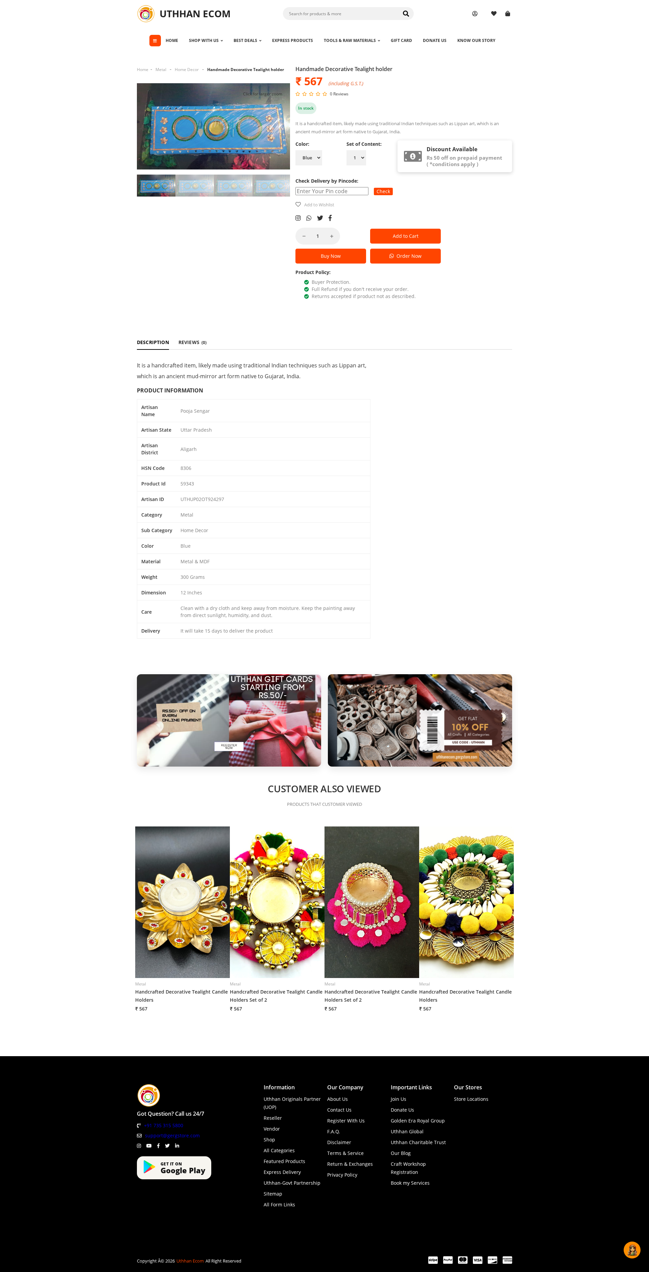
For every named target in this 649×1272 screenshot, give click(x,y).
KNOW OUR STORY (476, 40)
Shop (269, 1139)
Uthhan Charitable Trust (418, 1142)
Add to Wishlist (319, 205)
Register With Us (346, 1120)
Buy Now (331, 256)
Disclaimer (339, 1142)
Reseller (273, 1118)
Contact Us (339, 1110)
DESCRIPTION (153, 342)
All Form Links (279, 1204)
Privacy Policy (342, 1175)
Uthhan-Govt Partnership (292, 1183)
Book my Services (410, 1183)
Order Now (408, 256)
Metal (160, 69)
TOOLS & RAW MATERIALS (350, 40)
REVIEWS (192, 342)
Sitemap (273, 1193)
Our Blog (401, 1153)
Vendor (272, 1129)
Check (383, 191)
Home (142, 69)
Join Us (398, 1099)
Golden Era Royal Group (418, 1120)
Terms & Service (345, 1153)
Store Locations (471, 1099)
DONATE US (435, 40)
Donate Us (402, 1110)
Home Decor (187, 69)
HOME (172, 40)
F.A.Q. (333, 1131)
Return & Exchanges (350, 1164)
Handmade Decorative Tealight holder (245, 69)
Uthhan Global (407, 1131)
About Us (337, 1099)
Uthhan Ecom (190, 1261)
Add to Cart (405, 236)
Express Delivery (282, 1172)
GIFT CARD (401, 40)
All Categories (279, 1150)
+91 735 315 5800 (163, 1125)
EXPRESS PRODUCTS (292, 40)
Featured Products (284, 1161)
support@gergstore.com (172, 1135)
